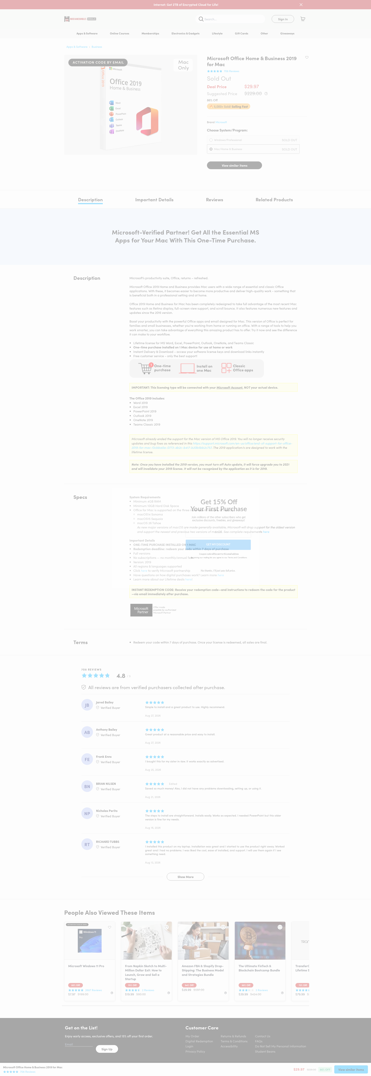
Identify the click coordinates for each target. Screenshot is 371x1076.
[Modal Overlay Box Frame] (185, 538)
